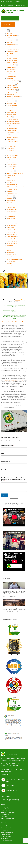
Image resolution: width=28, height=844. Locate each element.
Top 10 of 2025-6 (7, 305)
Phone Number (5, 461)
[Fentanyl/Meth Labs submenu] (17, 90)
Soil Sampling (4, 838)
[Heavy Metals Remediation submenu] (21, 96)
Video (13, 318)
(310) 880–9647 (8, 24)
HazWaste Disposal (5, 834)
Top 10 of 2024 (6, 310)
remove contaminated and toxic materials (13, 380)
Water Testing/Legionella (7, 832)
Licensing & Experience (7, 808)
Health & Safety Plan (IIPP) (7, 818)
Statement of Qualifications (7, 812)
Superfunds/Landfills (6, 836)
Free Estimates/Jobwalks (10, 18)
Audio (22, 316)
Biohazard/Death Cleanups (7, 828)
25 (12, 310)
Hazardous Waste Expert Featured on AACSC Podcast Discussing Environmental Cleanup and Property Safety (14, 592)
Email (3, 453)
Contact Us (4, 816)
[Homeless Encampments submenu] (20, 81)
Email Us (17, 300)
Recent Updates (5, 814)
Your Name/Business (7, 445)
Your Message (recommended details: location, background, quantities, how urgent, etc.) (13, 479)
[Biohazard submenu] (13, 117)
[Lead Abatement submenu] (16, 101)
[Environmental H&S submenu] (17, 44)
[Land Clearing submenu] (14, 198)
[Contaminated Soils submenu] (17, 65)
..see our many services (7, 840)
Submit (4, 495)
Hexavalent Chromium (6, 830)
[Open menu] (2, 148)
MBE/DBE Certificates (6, 810)
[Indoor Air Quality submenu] (16, 85)
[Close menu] (8, 30)
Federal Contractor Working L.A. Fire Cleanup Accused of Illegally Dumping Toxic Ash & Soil (14, 608)
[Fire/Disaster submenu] (14, 139)
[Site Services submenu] (14, 196)
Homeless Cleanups (6, 825)
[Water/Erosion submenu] (15, 171)
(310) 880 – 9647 (21, 5)
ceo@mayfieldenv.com (8, 5)
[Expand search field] (4, 271)
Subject (3, 469)
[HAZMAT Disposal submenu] (17, 236)
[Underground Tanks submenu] (17, 40)
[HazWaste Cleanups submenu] (18, 35)
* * (14, 321)
